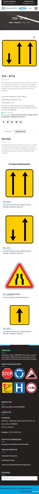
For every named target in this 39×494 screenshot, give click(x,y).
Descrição (8, 131)
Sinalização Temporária (17, 117)
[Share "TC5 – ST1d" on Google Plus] (12, 122)
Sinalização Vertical (8, 460)
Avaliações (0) (20, 131)
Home (11, 22)
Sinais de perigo (10, 297)
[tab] (8, 131)
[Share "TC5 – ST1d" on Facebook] (3, 122)
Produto (17, 22)
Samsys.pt (35, 491)
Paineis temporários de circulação (22, 115)
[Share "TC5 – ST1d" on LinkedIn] (21, 122)
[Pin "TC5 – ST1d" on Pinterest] (16, 122)
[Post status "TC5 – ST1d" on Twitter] (8, 122)
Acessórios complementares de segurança (16, 465)
